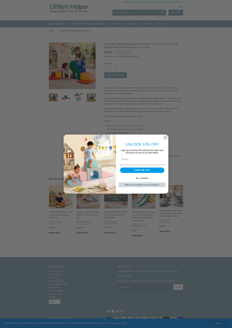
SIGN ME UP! (142, 170)
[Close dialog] (165, 137)
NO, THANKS (142, 178)
